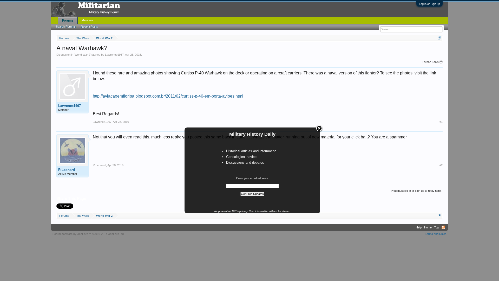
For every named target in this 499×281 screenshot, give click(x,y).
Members (88, 20)
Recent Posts (89, 26)
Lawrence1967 (114, 54)
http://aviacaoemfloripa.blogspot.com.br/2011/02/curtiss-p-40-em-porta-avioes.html (168, 96)
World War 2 (82, 54)
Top (436, 227)
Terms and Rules (436, 233)
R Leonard (66, 170)
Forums (68, 20)
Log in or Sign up (429, 3)
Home (428, 227)
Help (419, 227)
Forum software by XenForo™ (88, 233)
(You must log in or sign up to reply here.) (417, 190)
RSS (443, 227)
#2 (441, 165)
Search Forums (66, 26)
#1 (441, 121)
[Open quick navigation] (439, 38)
